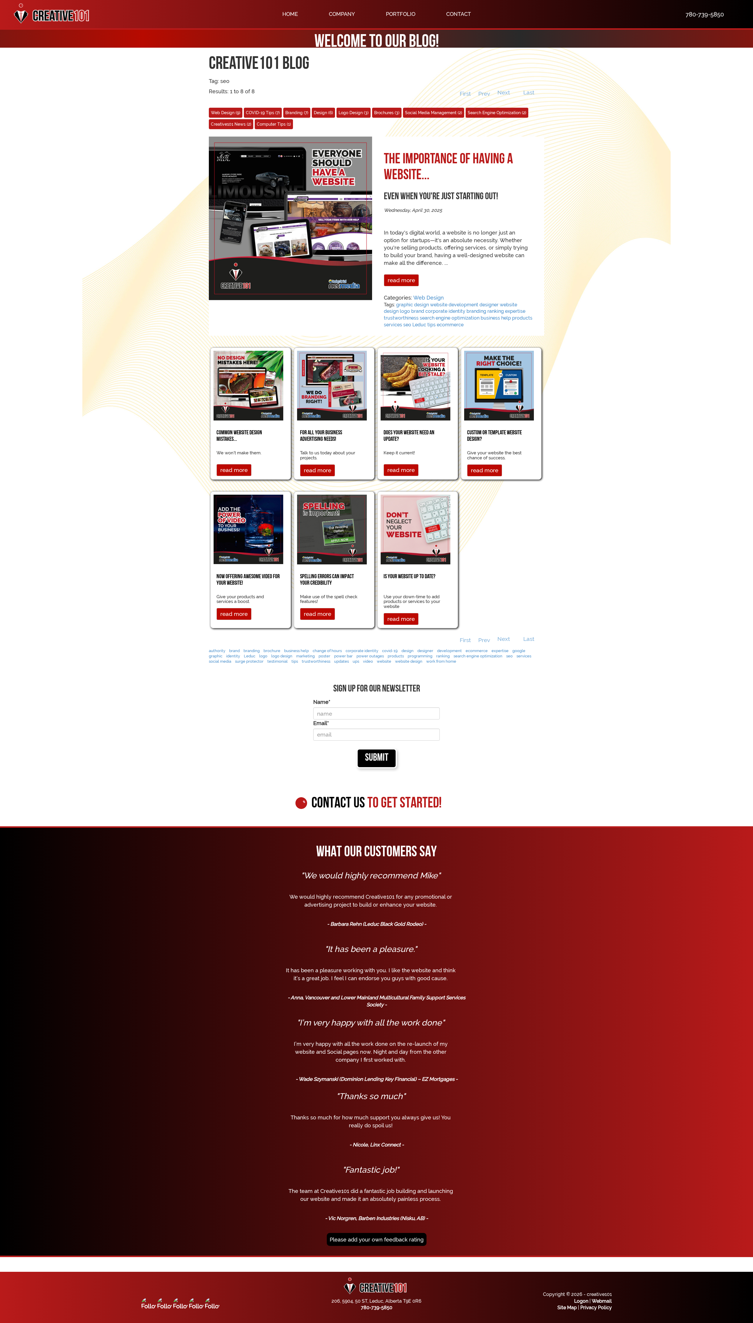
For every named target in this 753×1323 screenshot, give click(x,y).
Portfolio (400, 14)
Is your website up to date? (409, 577)
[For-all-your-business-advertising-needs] (332, 385)
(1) (274, 124)
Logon (581, 1301)
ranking (495, 311)
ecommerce (450, 325)
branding (476, 311)
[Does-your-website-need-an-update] (415, 385)
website (438, 305)
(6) (323, 112)
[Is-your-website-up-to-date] (415, 529)
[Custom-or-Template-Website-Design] (499, 385)
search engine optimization (449, 318)
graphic (404, 305)
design (421, 305)
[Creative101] (48, 14)
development (463, 305)
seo (407, 325)
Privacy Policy (596, 1307)
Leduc (419, 325)
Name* (321, 702)
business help (496, 318)
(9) (225, 112)
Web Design (428, 298)
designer (489, 305)
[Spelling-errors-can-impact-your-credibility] (332, 529)
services (393, 325)
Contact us (376, 803)
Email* (321, 723)
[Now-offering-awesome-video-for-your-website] (248, 529)
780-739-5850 (376, 1307)
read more (401, 280)
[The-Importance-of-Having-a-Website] (290, 218)
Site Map (567, 1307)
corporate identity (445, 311)
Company (342, 14)
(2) (433, 112)
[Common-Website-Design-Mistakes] (248, 385)
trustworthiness (401, 318)
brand (417, 311)
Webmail (602, 1301)
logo (405, 311)
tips (431, 325)
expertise (515, 311)
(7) (263, 112)
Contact (458, 14)
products (522, 318)
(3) (354, 112)
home (290, 14)
